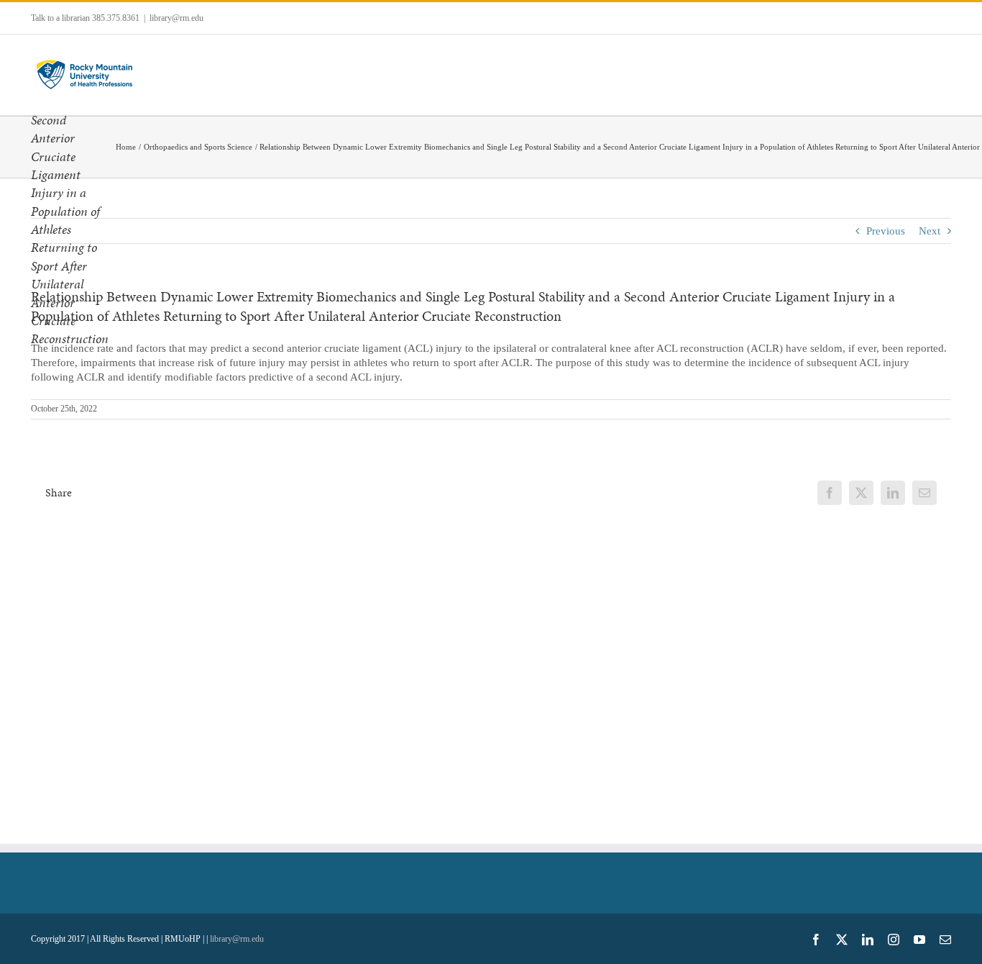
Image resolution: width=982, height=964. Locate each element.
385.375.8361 (115, 18)
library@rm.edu (176, 18)
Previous (885, 231)
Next (929, 231)
